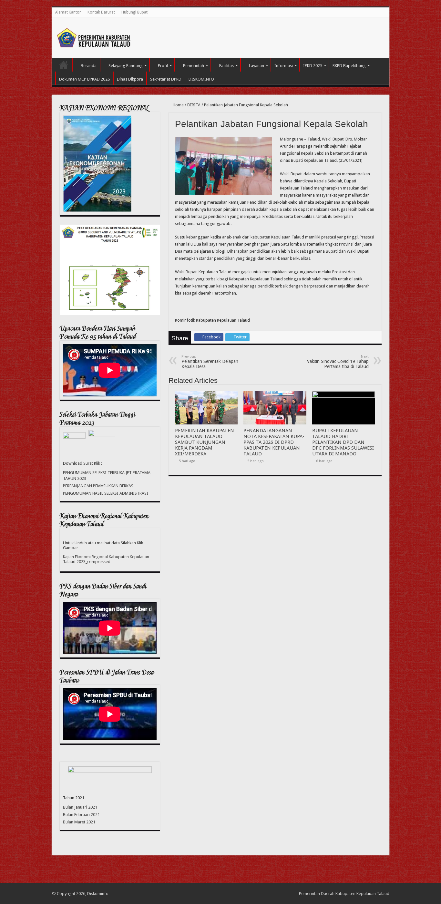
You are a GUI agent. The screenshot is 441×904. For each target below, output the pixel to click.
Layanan (256, 65)
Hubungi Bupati (135, 12)
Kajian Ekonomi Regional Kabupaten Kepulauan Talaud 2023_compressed (106, 559)
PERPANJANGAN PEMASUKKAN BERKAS (98, 485)
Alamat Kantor (68, 12)
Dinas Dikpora (130, 79)
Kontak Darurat (101, 12)
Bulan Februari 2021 (81, 814)
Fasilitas (226, 65)
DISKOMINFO (201, 79)
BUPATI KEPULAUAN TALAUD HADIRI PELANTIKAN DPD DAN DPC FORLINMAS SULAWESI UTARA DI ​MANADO (343, 442)
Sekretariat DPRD (165, 79)
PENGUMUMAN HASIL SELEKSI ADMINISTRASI (105, 493)
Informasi (283, 65)
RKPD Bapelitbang (349, 65)
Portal (63, 65)
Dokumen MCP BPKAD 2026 (84, 79)
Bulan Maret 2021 (79, 822)
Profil (163, 65)
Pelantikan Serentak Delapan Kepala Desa (209, 362)
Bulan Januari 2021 (80, 807)
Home (178, 104)
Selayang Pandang (125, 65)
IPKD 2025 (312, 65)
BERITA (193, 104)
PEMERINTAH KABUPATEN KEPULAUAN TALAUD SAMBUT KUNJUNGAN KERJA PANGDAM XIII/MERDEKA (204, 442)
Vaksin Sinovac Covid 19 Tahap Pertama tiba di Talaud (338, 362)
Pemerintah (193, 65)
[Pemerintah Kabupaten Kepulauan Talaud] (94, 36)
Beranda (89, 65)
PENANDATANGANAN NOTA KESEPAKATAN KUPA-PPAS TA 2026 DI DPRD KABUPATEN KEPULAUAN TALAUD (273, 442)
